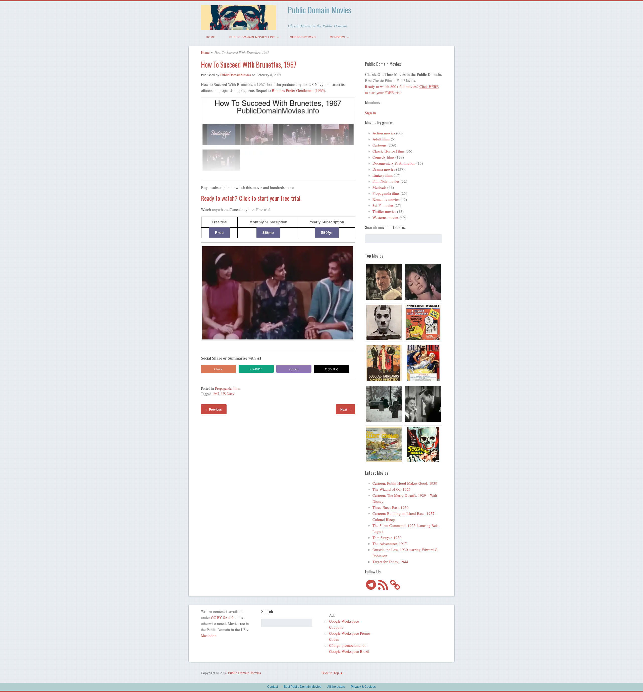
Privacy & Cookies (363, 686)
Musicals (379, 187)
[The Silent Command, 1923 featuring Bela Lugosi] (384, 445)
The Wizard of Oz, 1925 (391, 489)
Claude (218, 369)
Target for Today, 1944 (390, 561)
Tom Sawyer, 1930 (387, 537)
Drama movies (383, 169)
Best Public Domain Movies (302, 686)
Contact (272, 686)
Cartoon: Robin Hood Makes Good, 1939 (404, 483)
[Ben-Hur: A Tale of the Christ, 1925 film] (423, 364)
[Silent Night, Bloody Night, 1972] (384, 404)
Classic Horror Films (388, 151)
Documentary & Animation (393, 163)
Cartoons (379, 144)
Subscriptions (303, 37)
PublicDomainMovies (235, 74)
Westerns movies (385, 217)
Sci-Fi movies (383, 205)
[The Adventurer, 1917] (384, 323)
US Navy (227, 393)
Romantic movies (385, 199)
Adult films (381, 138)
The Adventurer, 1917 (389, 543)
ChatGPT (256, 369)
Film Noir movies (386, 181)
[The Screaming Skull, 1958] (423, 445)
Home (210, 37)
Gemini (293, 369)
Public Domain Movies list (252, 37)
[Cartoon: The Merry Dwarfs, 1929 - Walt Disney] (423, 323)
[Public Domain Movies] (238, 26)
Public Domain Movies (319, 10)
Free (219, 232)
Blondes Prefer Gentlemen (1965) (298, 90)
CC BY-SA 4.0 (222, 617)
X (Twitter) (331, 369)
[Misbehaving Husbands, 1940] (423, 404)
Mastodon (209, 635)
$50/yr (327, 232)
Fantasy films (382, 175)
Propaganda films (227, 388)
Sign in (370, 112)
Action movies (383, 132)
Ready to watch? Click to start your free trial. (251, 198)
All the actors (336, 686)
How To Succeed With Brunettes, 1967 (248, 64)
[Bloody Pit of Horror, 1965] (423, 283)
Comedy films (383, 157)
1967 (215, 393)
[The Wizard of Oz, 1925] (384, 283)
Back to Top (330, 672)
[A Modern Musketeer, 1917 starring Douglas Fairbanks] (384, 364)
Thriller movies (384, 211)
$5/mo (268, 232)
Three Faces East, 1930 (390, 507)
